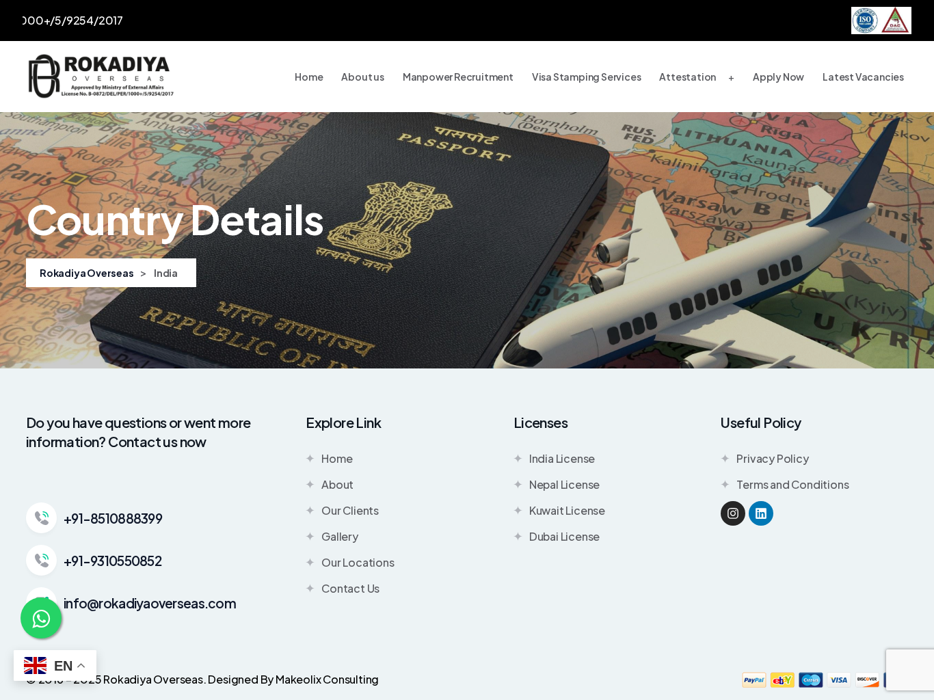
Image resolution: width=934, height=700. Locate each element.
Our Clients (350, 510)
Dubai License (564, 536)
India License (562, 458)
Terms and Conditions (792, 484)
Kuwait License (567, 510)
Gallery (339, 536)
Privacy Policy (772, 458)
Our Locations (357, 562)
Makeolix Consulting (327, 679)
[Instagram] (733, 513)
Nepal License (564, 484)
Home (336, 458)
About (337, 484)
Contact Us (350, 588)
